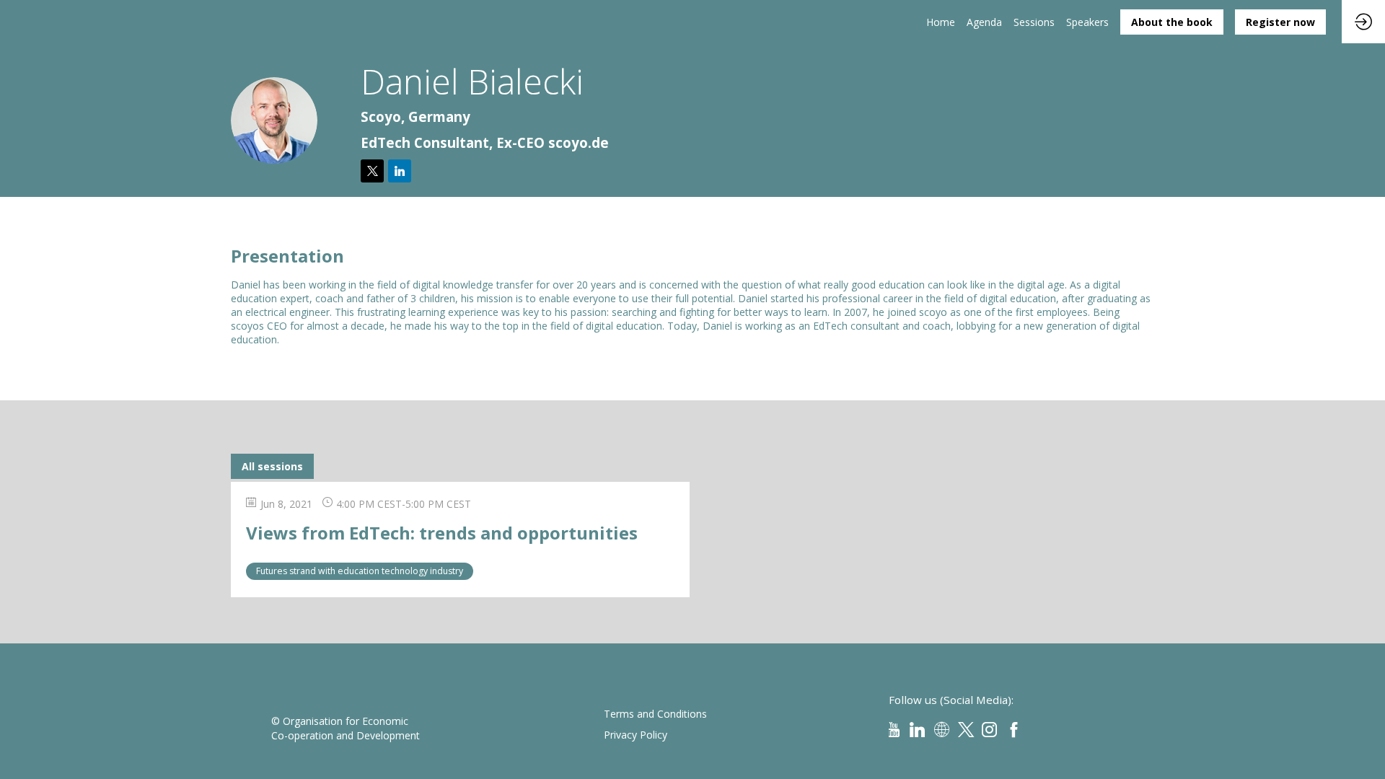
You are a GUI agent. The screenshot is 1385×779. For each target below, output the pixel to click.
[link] (940, 21)
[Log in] (1363, 21)
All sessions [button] (272, 466)
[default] (1034, 21)
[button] (1171, 22)
